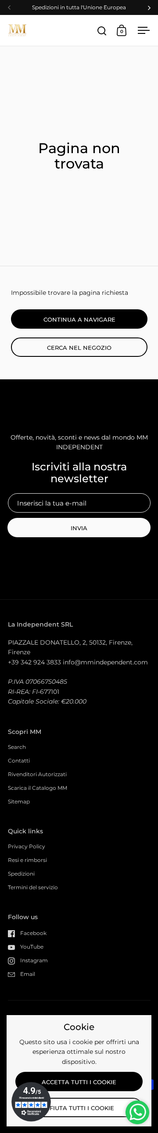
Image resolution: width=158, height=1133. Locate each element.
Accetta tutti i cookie (79, 1081)
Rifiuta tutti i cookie (79, 1107)
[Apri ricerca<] (102, 30)
